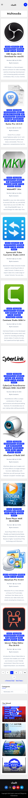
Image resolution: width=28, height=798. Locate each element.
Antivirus (13, 744)
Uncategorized (10, 317)
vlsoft (13, 5)
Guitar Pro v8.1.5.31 (14, 124)
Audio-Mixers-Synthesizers (12, 114)
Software (20, 51)
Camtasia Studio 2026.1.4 (14, 320)
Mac (21, 46)
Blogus (23, 793)
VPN (6, 718)
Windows (17, 186)
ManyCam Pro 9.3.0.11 (14, 580)
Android (8, 46)
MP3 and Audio (20, 116)
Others (7, 51)
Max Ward (9, 60)
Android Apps (17, 110)
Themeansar (14, 795)
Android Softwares (9, 112)
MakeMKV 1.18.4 (14, 189)
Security (14, 713)
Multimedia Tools (18, 118)
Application (15, 46)
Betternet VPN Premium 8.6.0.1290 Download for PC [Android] (13, 770)
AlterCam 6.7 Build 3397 (14, 455)
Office (7, 450)
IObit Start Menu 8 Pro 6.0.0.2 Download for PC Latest (12, 753)
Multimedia (20, 48)
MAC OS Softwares (10, 48)
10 (25, 673)
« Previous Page (9, 680)
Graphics (7, 378)
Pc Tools (13, 51)
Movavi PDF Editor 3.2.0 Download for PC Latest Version (12, 736)
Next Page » (19, 680)
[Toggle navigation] (2, 5)
